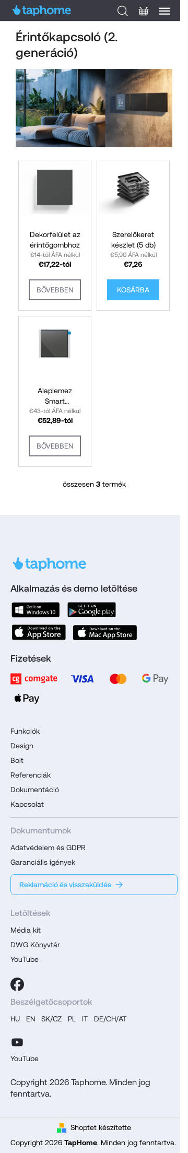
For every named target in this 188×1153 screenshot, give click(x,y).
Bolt (17, 760)
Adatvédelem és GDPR (48, 847)
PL (72, 1019)
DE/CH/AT (110, 1019)
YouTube (24, 959)
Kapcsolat (27, 804)
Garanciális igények (42, 862)
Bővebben (55, 290)
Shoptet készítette (100, 1127)
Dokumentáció (34, 789)
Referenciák (30, 775)
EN (30, 1019)
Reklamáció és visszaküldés (65, 884)
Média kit (25, 930)
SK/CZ (51, 1019)
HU (15, 1019)
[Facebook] (17, 984)
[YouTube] (17, 1041)
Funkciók (25, 731)
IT (85, 1019)
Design (21, 746)
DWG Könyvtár (35, 944)
